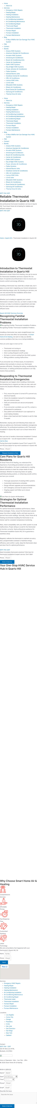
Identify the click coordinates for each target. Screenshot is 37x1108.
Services (7, 8)
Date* (2, 1076)
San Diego (9, 1030)
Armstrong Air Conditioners (14, 57)
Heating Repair (10, 12)
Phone (2, 449)
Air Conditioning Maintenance (15, 21)
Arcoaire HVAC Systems (13, 55)
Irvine (8, 1024)
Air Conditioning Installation (14, 19)
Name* (2, 1073)
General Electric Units (13, 73)
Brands (6, 48)
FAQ (5, 44)
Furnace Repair (11, 30)
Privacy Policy (4, 1065)
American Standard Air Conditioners (17, 53)
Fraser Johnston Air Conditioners (16, 69)
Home (6, 3)
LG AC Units (10, 82)
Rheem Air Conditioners (13, 87)
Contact (6, 46)
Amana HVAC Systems (13, 51)
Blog (5, 37)
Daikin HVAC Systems (13, 64)
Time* (2, 1079)
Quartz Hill (8, 238)
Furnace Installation (12, 33)
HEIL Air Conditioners (13, 78)
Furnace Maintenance (13, 35)
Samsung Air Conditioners (14, 91)
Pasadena (9, 1021)
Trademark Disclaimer (17, 1065)
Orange (8, 1019)
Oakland (8, 1035)
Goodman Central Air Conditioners (17, 76)
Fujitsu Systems (11, 71)
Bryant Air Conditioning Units (15, 60)
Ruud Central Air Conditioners (15, 89)
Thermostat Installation (13, 28)
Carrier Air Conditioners (13, 62)
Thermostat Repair (12, 26)
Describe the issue (6, 1091)
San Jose (9, 1026)
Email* (2, 1087)
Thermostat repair (9, 999)
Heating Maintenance (13, 17)
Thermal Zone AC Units (13, 94)
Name (2, 954)
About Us (9, 5)
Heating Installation (12, 14)
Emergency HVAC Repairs (14, 10)
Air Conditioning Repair (13, 24)
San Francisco (10, 1028)
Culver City (9, 1017)
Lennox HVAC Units (12, 80)
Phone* (2, 1083)
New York (9, 1033)
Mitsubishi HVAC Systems (14, 85)
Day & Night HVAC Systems (15, 67)
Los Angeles (10, 1015)
